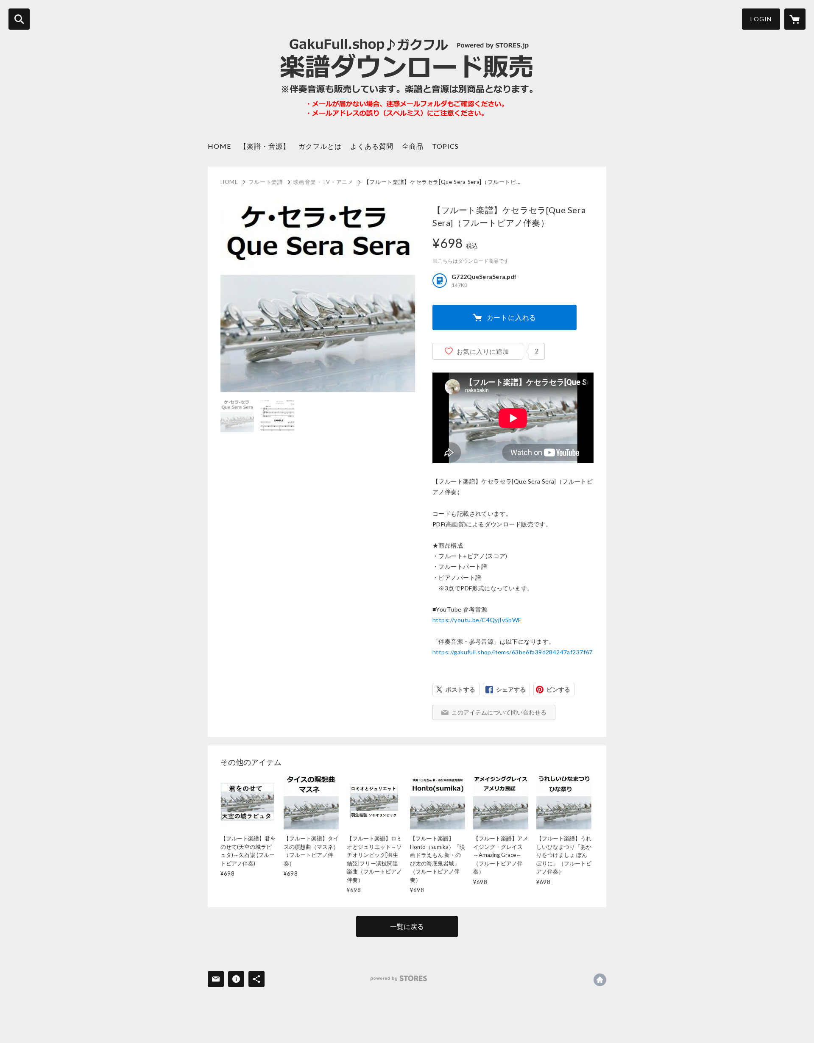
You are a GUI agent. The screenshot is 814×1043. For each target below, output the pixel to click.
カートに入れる (512, 317)
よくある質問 (371, 146)
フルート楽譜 (265, 181)
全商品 (413, 146)
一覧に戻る (407, 926)
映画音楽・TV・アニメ (323, 181)
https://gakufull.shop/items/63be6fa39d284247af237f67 (512, 652)
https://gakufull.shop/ (600, 979)
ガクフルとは (320, 146)
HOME (219, 146)
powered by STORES (399, 978)
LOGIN (761, 18)
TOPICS (445, 146)
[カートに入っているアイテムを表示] (795, 19)
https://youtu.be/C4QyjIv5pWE (477, 619)
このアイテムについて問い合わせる (499, 712)
